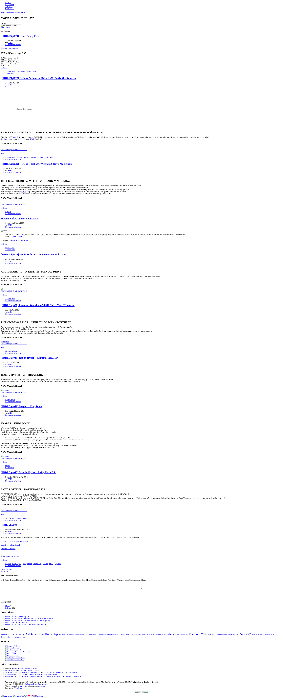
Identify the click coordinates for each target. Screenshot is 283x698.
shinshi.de (41, 686)
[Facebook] (147, 692)
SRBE (10, 43)
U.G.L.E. (11, 637)
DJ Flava (20, 157)
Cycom (37, 634)
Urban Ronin (17, 637)
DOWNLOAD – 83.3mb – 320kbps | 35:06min (15, 541)
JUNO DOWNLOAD (19, 150)
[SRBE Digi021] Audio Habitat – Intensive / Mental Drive (33, 254)
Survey (23, 72)
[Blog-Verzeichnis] (28, 696)
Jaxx (7, 518)
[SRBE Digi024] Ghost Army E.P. (20, 36)
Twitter (7, 28)
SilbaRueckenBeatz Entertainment (13, 12)
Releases (8, 608)
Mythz (12, 518)
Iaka (18, 72)
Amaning (3, 634)
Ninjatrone (177, 634)
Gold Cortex (84, 634)
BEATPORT (5, 150)
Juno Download (24, 652)
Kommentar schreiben (13, 45)
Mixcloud (17, 654)
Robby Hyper (10, 400)
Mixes (7, 606)
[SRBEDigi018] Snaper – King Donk (21, 406)
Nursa (183, 634)
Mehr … (4, 68)
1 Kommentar (10, 250)
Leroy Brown (125, 634)
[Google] (140, 692)
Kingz (99, 634)
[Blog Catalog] (18, 696)
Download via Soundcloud (10, 545)
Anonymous (9, 674)
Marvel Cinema (155, 634)
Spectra (45, 564)
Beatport (16, 646)
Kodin (103, 634)
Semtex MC (48, 157)
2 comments (9, 74)
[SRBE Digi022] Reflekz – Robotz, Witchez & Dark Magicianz (36, 163)
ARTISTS (8, 7)
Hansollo (91, 634)
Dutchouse (64, 634)
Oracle (186, 634)
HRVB (32, 139)
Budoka (8, 564)
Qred (213, 634)
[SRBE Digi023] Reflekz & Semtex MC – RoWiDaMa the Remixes (38, 78)
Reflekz (40, 157)
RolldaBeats (20, 658)
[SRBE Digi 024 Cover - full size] (10, 48)
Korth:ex (113, 634)
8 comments (9, 468)
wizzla (23, 637)
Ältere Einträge (6, 569)
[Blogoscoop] (38, 696)
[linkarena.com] (138, 692)
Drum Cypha (9, 248)
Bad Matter (22, 634)
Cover (6, 139)
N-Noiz (170, 634)
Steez (261, 634)
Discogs (16, 648)
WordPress (18, 688)
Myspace (16, 656)
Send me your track (139, 596)
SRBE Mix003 (9, 524)
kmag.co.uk (15, 240)
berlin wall (21, 139)
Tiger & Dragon (270, 634)
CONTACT (9, 9)
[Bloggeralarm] (6, 696)
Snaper (7, 466)
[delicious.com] (136, 692)
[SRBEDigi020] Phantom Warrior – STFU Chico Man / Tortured (38, 305)
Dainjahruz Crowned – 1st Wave (25, 668)
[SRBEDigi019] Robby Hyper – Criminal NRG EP (29, 357)
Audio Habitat (10, 72)
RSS (2, 28)
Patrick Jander (10, 670)
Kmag (23, 234)
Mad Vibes (137, 634)
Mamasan (145, 634)
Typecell (58, 564)
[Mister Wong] (142, 692)
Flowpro (74, 634)
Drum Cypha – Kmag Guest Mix (19, 218)
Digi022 (15, 137)
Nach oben (5, 571)
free (78, 634)
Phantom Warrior (30, 157)
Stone (51, 564)
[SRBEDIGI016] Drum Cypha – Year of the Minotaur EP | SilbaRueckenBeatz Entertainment (38, 676)
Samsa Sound (231, 634)
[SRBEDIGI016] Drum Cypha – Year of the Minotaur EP (37, 674)
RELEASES (9, 5)
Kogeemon (108, 634)
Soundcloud (25, 240)
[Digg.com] (145, 692)
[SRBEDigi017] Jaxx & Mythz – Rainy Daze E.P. (28, 472)
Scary (237, 634)
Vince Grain (31, 72)
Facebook (17, 650)
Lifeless (131, 634)
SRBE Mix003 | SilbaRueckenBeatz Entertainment (23, 672)
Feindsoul (69, 634)
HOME (8, 3)
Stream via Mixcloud (8, 549)
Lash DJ (119, 634)
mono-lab (23, 686)
